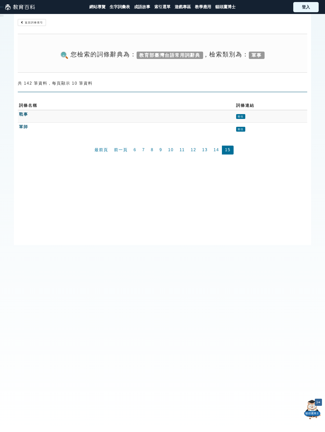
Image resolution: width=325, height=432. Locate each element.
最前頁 (101, 150)
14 (216, 150)
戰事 (23, 114)
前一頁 (121, 150)
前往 (241, 116)
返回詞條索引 (33, 22)
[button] (162, 7)
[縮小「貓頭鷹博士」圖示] (318, 402)
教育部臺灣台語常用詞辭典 (169, 54)
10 (171, 150)
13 (205, 150)
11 (182, 150)
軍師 (23, 127)
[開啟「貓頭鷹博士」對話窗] (312, 409)
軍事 (257, 54)
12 (193, 150)
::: (2, 7)
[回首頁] (20, 7)
